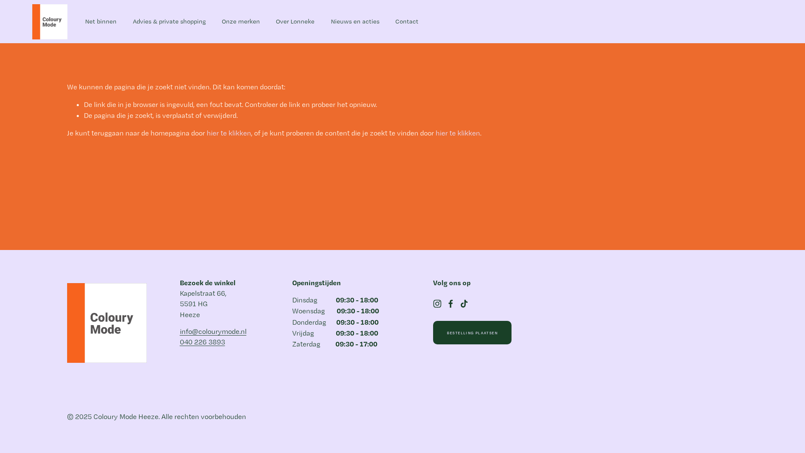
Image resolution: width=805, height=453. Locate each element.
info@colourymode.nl (213, 331)
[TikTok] (464, 303)
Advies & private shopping (169, 21)
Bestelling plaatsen (472, 333)
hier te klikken (229, 133)
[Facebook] (451, 303)
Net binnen (101, 21)
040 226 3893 (202, 342)
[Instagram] (437, 303)
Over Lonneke (295, 21)
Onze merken (241, 21)
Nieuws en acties (355, 21)
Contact (406, 21)
